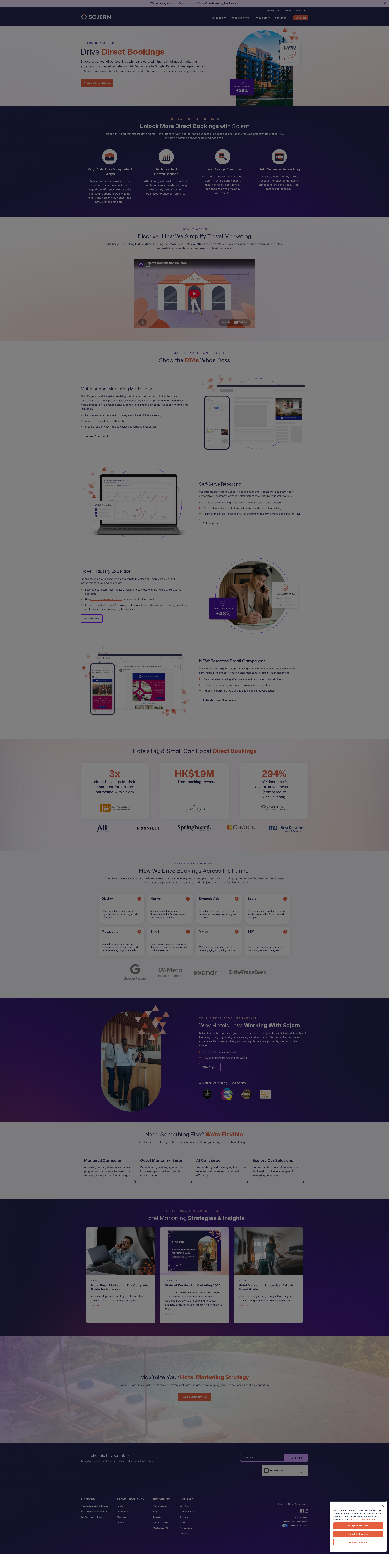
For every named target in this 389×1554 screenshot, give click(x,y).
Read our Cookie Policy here (364, 1519)
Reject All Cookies (358, 1534)
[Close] (382, 1505)
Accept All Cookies (358, 1525)
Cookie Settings (358, 1542)
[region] (358, 1526)
